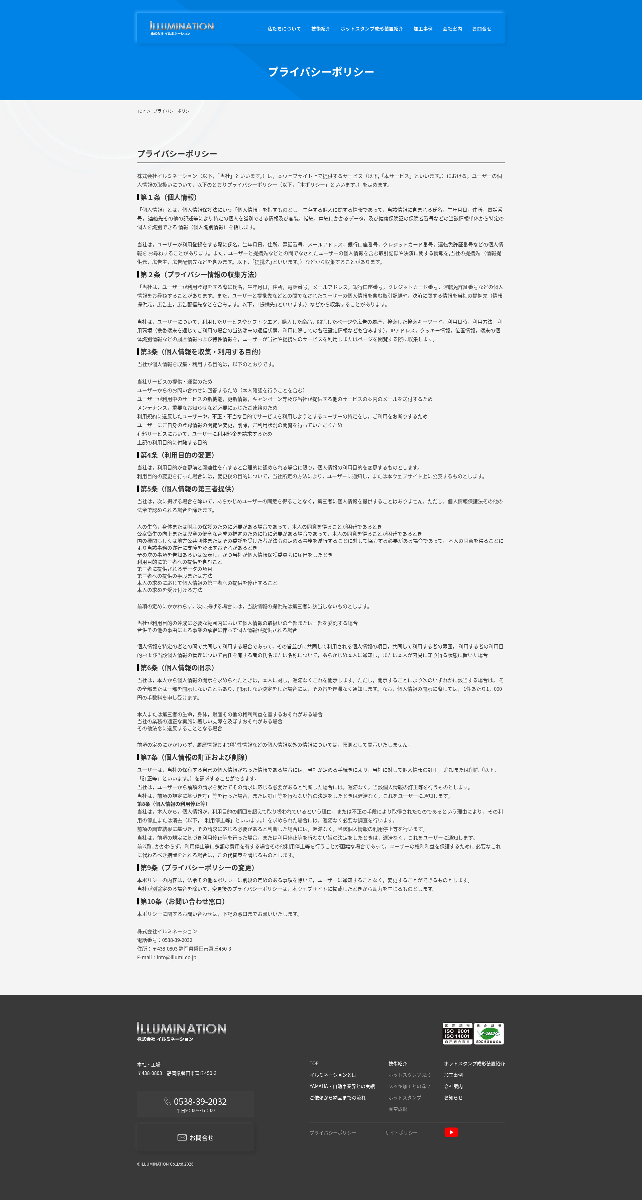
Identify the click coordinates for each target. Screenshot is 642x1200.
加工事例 (423, 28)
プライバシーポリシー (333, 1132)
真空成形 (398, 1108)
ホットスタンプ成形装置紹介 (372, 28)
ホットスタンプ (405, 1097)
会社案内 (452, 28)
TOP (141, 111)
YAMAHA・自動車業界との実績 (342, 1086)
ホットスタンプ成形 (410, 1074)
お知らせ (453, 1097)
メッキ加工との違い (410, 1086)
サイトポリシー (401, 1132)
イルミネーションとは (333, 1074)
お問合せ (482, 28)
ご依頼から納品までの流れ (338, 1097)
